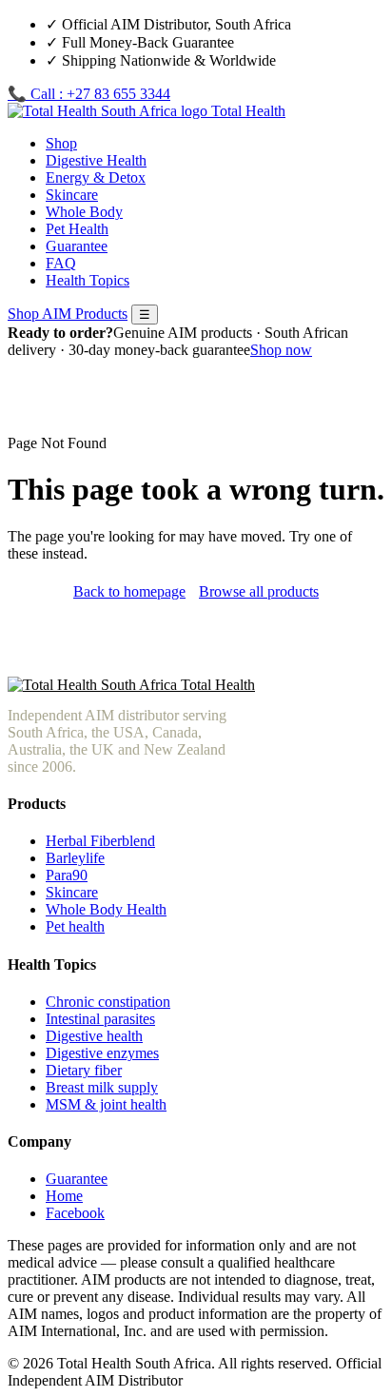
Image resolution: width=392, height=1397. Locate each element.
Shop (61, 143)
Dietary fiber (84, 1070)
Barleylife (75, 858)
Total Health (246, 111)
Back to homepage (129, 591)
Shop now (281, 350)
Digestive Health (96, 160)
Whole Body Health (106, 909)
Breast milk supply (102, 1087)
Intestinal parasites (100, 1019)
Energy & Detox (96, 177)
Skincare (72, 195)
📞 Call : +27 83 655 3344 (89, 94)
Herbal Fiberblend (100, 841)
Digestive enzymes (102, 1053)
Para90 (67, 875)
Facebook (75, 1213)
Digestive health (94, 1036)
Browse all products (259, 591)
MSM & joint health (106, 1104)
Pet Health (77, 229)
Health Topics (87, 280)
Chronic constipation (108, 1002)
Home (64, 1196)
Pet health (75, 926)
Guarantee (77, 246)
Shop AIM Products (67, 313)
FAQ (61, 263)
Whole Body (84, 212)
